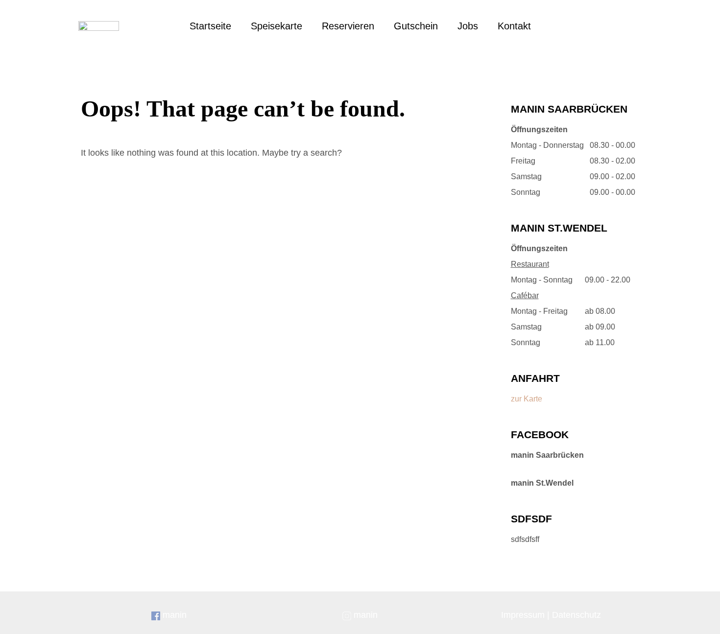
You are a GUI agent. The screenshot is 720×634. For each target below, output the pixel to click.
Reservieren (348, 26)
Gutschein (416, 26)
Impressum (523, 615)
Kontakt (514, 26)
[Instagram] (615, 26)
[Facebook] (593, 26)
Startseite (210, 26)
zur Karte (526, 399)
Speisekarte (276, 26)
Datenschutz (576, 615)
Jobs (467, 26)
